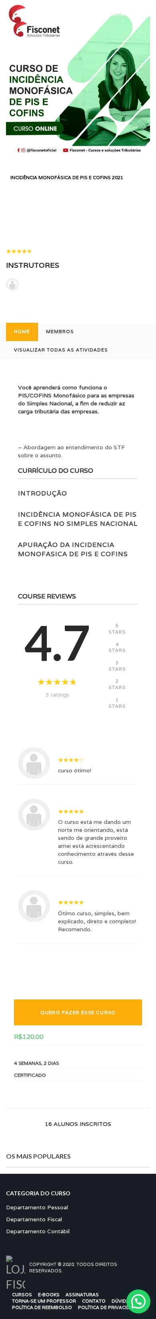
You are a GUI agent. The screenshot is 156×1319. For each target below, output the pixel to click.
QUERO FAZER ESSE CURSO (78, 1012)
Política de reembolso (42, 1307)
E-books (49, 1294)
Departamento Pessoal (37, 1207)
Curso (36, 170)
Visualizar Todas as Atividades (61, 350)
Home (22, 331)
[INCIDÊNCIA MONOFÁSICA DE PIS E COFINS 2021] (78, 83)
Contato (94, 1301)
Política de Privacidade (109, 1307)
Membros (60, 331)
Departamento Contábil (84, 170)
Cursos (22, 1294)
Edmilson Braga (46, 284)
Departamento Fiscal (34, 1219)
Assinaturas (82, 1294)
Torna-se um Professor (44, 1301)
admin (69, 742)
